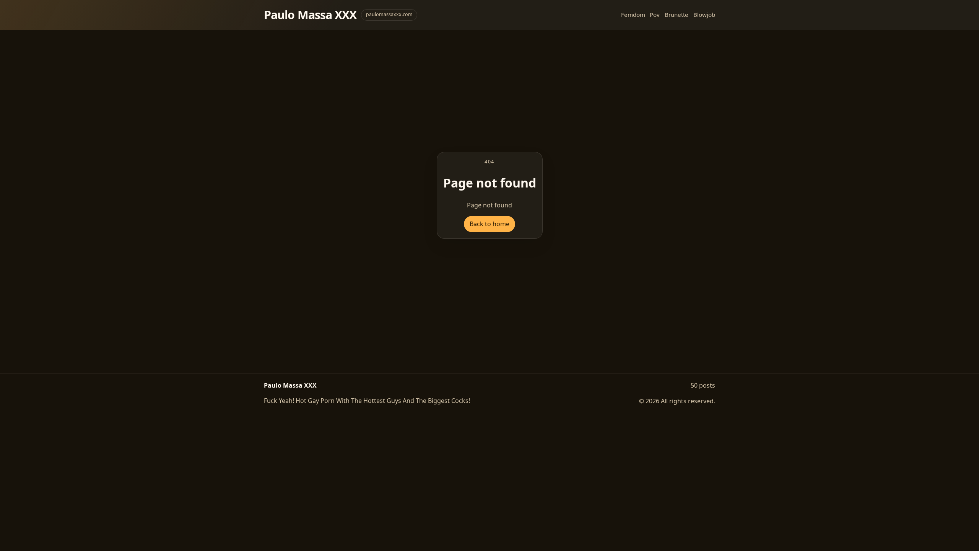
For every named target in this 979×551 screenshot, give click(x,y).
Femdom (633, 14)
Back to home (489, 224)
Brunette (676, 14)
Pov (655, 14)
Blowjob (704, 14)
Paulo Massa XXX (310, 15)
